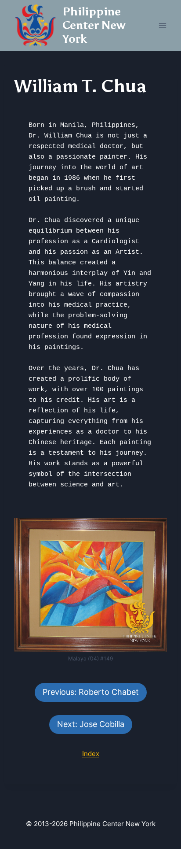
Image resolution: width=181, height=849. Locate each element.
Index (90, 753)
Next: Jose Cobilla (90, 724)
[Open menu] (162, 25)
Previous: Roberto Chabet (91, 692)
